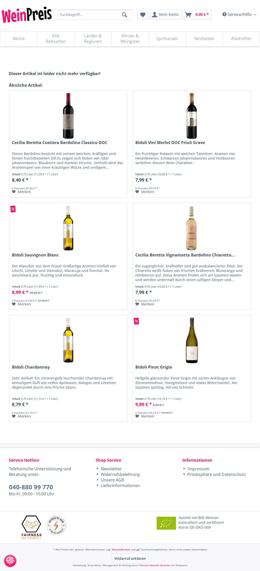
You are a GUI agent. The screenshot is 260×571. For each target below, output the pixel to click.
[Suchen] (124, 14)
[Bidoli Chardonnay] (68, 340)
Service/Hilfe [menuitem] (239, 14)
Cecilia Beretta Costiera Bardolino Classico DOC (59, 142)
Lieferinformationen (120, 485)
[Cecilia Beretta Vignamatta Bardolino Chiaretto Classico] (191, 228)
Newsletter (111, 469)
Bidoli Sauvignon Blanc (35, 255)
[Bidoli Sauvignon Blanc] (68, 228)
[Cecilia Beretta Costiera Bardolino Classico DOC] (68, 116)
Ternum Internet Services (154, 565)
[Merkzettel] (142, 15)
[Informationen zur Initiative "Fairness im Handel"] (31, 527)
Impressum (197, 469)
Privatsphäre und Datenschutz (216, 474)
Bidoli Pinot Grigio (153, 367)
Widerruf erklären (130, 558)
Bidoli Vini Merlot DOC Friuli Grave (170, 142)
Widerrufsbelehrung (120, 474)
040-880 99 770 (31, 487)
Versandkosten (121, 549)
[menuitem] (142, 15)
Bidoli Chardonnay (31, 367)
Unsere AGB (112, 480)
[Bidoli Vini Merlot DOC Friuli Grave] (191, 116)
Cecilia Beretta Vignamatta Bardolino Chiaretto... (185, 255)
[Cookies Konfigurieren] (10, 561)
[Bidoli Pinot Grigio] (191, 340)
